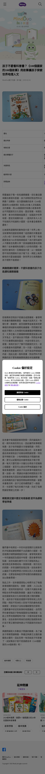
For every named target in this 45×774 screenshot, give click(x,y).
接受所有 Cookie (22, 392)
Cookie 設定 (22, 407)
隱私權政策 (14, 385)
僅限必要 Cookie (22, 400)
